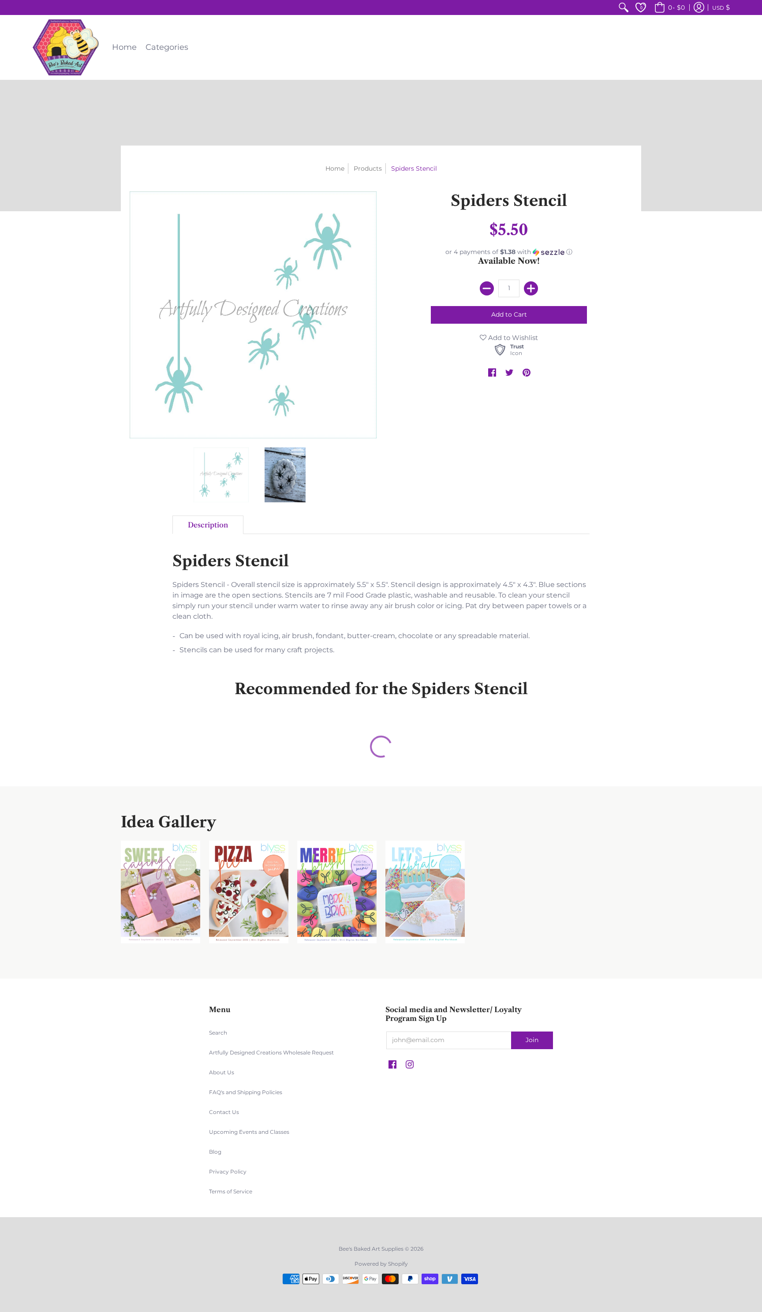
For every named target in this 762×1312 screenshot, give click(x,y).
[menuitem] (623, 7)
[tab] (207, 525)
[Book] (337, 892)
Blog (215, 1151)
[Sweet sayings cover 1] (160, 892)
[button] (668, 7)
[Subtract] (487, 288)
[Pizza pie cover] (248, 892)
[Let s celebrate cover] (425, 892)
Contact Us (224, 1112)
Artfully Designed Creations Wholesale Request (271, 1052)
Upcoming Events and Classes (249, 1132)
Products (368, 168)
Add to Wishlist (512, 337)
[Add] (531, 288)
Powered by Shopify (381, 1263)
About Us (221, 1072)
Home (334, 168)
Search (218, 1032)
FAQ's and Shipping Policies (245, 1092)
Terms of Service (230, 1191)
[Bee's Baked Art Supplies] (66, 47)
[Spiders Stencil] (221, 474)
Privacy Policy (228, 1171)
